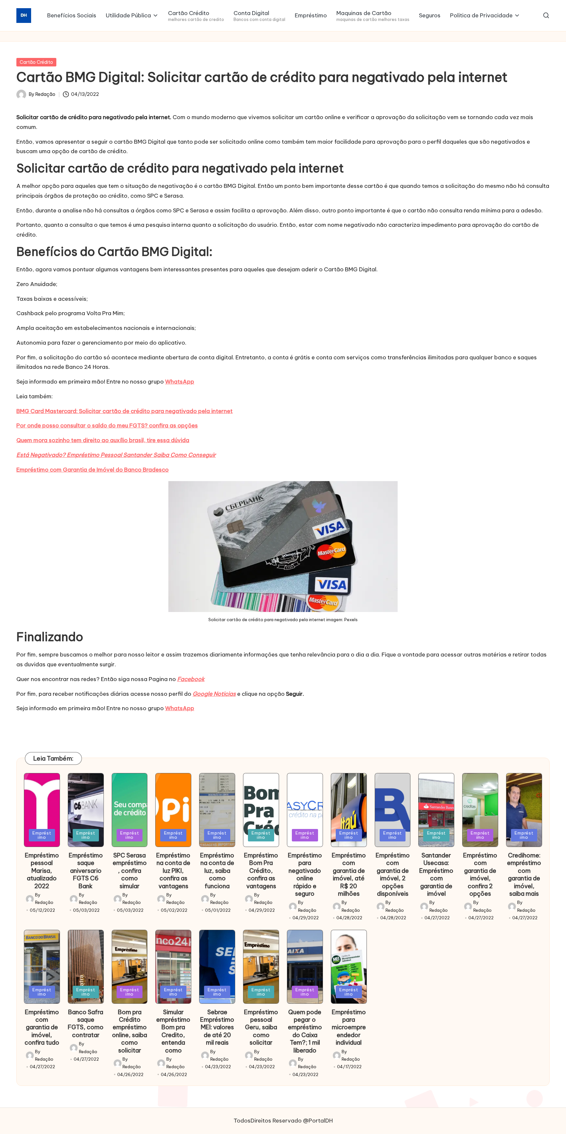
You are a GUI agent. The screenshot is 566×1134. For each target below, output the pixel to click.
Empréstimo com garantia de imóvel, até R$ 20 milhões (349, 874)
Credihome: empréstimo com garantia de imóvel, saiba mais (524, 874)
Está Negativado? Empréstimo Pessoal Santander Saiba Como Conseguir (116, 455)
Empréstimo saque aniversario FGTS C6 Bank (86, 871)
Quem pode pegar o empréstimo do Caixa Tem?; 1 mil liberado (305, 1031)
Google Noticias (214, 693)
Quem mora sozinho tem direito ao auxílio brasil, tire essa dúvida (102, 440)
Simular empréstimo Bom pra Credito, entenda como (173, 1031)
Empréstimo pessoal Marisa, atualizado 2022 (42, 871)
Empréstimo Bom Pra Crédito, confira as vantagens (261, 871)
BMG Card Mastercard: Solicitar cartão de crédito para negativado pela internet (124, 411)
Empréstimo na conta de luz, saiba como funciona (217, 871)
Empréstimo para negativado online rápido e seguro (305, 874)
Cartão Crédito (36, 62)
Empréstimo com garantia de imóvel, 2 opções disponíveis (393, 874)
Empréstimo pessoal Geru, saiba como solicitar (261, 1027)
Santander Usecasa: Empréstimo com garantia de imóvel (436, 874)
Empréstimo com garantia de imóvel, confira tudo (42, 1027)
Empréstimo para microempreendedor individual (349, 1027)
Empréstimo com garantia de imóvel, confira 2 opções (480, 874)
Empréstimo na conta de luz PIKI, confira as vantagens (173, 871)
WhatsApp (179, 381)
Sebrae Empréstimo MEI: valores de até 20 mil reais (217, 1027)
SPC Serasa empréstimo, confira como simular (130, 871)
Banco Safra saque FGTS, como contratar (86, 1023)
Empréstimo (41, 835)
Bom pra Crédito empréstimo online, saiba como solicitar (129, 1031)
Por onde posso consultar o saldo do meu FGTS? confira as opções (107, 425)
